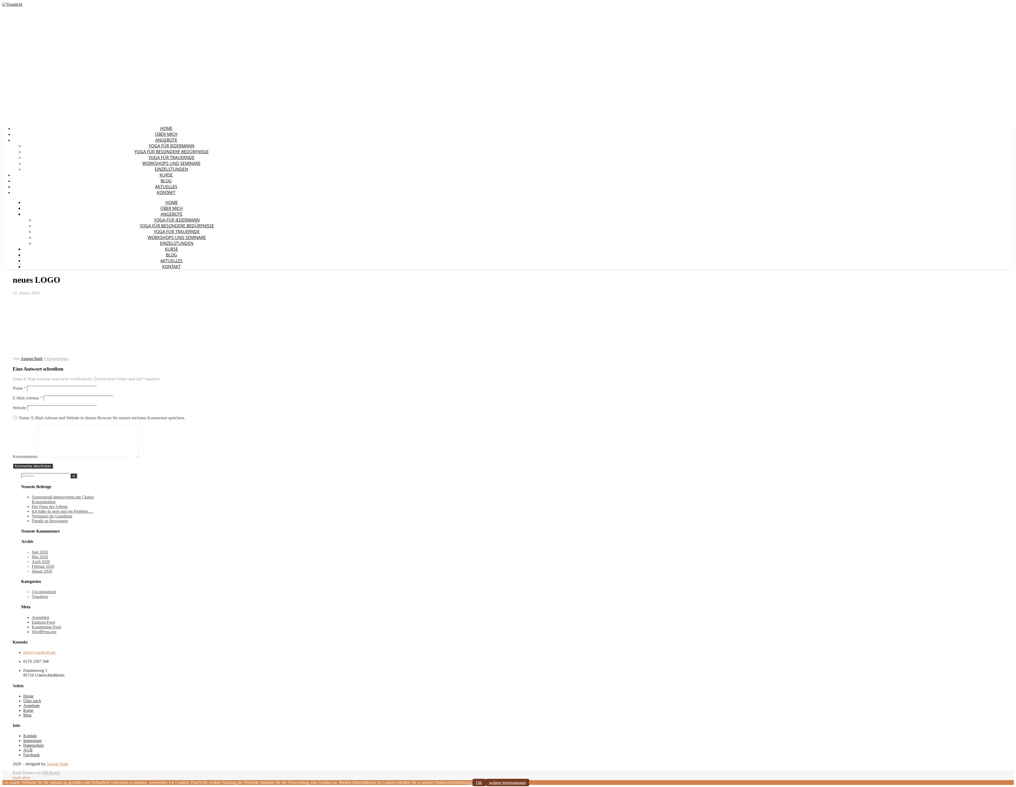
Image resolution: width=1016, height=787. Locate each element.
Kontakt (166, 192)
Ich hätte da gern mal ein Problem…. (62, 511)
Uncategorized (44, 592)
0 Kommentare (56, 358)
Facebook (31, 755)
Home (166, 128)
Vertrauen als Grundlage (52, 516)
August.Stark (32, 358)
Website (19, 408)
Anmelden (40, 617)
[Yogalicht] (12, 4)
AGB (28, 750)
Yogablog (40, 596)
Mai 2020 (40, 557)
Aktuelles (166, 187)
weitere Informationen (507, 782)
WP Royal (50, 773)
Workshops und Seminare (171, 163)
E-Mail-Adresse (27, 398)
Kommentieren (25, 456)
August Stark (57, 764)
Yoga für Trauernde (171, 157)
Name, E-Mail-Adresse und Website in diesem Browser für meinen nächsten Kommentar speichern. (102, 418)
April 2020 (41, 561)
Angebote (166, 140)
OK (479, 782)
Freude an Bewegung (50, 521)
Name (19, 388)
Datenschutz (33, 745)
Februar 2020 (43, 566)
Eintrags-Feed (43, 622)
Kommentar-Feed (46, 627)
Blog (166, 181)
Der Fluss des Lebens (50, 506)
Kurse (166, 175)
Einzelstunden (171, 169)
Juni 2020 (40, 552)
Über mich (166, 134)
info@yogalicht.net (39, 652)
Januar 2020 (42, 571)
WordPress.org (44, 631)
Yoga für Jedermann (171, 146)
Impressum (32, 740)
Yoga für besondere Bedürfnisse (171, 152)
